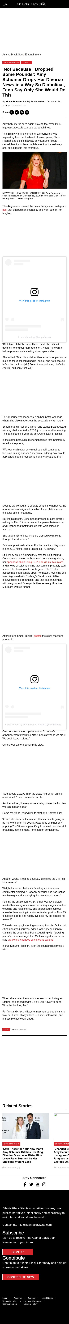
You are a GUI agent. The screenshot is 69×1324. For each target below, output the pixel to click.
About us (18, 1298)
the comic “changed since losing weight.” (31, 939)
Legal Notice (47, 1298)
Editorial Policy (31, 1304)
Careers (31, 1298)
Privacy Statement (32, 1301)
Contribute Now (20, 1277)
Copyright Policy (10, 1301)
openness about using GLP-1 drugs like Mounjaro (35, 562)
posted (38, 636)
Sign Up (18, 1252)
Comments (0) (18, 105)
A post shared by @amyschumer (34, 337)
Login (4, 1298)
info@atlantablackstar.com (35, 1224)
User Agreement (9, 1304)
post (4, 209)
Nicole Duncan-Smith (17, 101)
